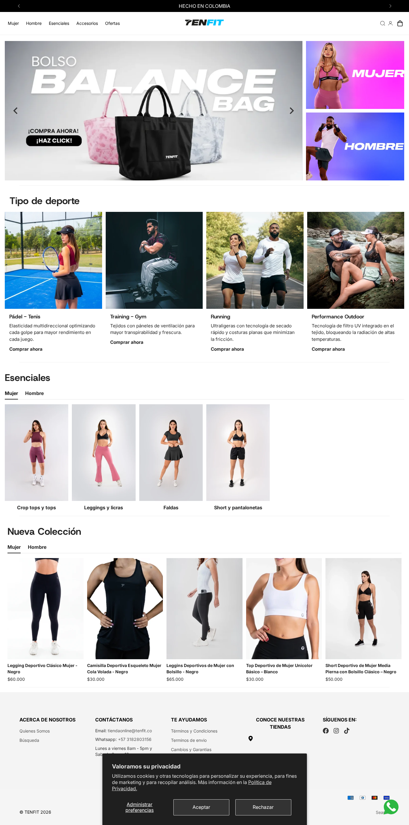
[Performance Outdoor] (356, 260)
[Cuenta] (390, 23)
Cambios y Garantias (191, 749)
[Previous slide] (16, 110)
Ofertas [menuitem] (112, 23)
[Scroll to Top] (397, 792)
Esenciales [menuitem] (59, 23)
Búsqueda (29, 740)
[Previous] (18, 6)
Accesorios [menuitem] (87, 23)
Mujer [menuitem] (13, 23)
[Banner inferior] (355, 146)
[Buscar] (383, 23)
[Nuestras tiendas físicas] (280, 738)
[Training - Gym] (154, 260)
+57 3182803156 (135, 739)
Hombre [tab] (34, 393)
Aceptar (201, 807)
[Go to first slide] (291, 110)
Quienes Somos (34, 730)
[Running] (255, 260)
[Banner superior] (355, 75)
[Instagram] (336, 731)
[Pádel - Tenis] (53, 260)
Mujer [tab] (11, 393)
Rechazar (263, 807)
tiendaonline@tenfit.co (130, 730)
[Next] (390, 6)
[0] (400, 23)
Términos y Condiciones (194, 730)
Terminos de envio (189, 740)
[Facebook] (326, 731)
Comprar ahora (26, 349)
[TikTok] (347, 731)
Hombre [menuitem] (34, 23)
